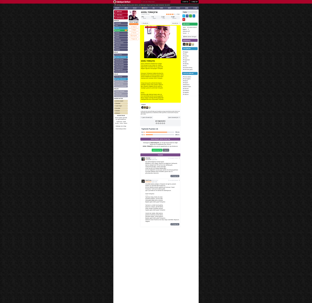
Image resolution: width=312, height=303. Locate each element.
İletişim (118, 113)
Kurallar (118, 108)
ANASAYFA (117, 8)
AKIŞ (154, 8)
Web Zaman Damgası (190, 36)
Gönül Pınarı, (151, 180)
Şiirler (117, 28)
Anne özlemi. (187, 77)
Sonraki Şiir (175, 23)
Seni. (185, 54)
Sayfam (118, 50)
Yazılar (118, 33)
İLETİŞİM (195, 8)
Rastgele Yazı (119, 84)
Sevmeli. (186, 56)
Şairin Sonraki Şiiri (173, 117)
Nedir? (118, 47)
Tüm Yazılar (119, 76)
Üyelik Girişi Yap (157, 150)
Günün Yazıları (120, 81)
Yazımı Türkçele (120, 91)
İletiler (118, 37)
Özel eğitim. (187, 79)
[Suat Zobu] (149, 107)
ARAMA (186, 8)
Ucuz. (185, 58)
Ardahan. (186, 90)
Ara (117, 25)
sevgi (159, 63)
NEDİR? (169, 8)
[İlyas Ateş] (144, 107)
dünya (145, 65)
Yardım (118, 110)
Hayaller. (186, 92)
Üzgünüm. (187, 60)
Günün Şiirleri (120, 59)
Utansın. (186, 94)
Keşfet (117, 35)
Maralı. (186, 80)
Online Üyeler (119, 101)
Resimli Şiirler (120, 62)
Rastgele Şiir (119, 69)
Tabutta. (186, 63)
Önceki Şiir (145, 23)
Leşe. (185, 61)
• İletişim (125, 123)
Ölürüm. (186, 88)
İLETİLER (178, 8)
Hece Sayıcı (119, 93)
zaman (148, 84)
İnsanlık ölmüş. (188, 67)
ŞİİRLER (126, 8)
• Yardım (121, 123)
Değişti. (186, 52)
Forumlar (118, 40)
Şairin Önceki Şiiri (147, 117)
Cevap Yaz (175, 176)
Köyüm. (186, 82)
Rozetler (118, 103)
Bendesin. (187, 84)
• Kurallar (117, 123)
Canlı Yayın (119, 106)
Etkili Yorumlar (120, 64)
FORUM (161, 8)
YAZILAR (134, 8)
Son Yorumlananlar (121, 71)
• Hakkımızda (119, 121)
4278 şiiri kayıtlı (134, 24)
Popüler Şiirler (120, 67)
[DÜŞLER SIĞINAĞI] (147, 107)
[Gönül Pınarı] (142, 107)
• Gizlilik (124, 121)
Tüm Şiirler (119, 54)
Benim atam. (187, 86)
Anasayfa (118, 23)
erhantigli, (150, 158)
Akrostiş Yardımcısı (121, 96)
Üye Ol (166, 150)
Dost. (185, 65)
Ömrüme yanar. (188, 69)
